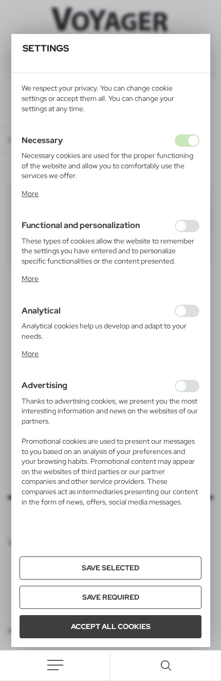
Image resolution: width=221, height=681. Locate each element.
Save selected (110, 567)
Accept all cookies (111, 626)
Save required (110, 597)
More (30, 193)
